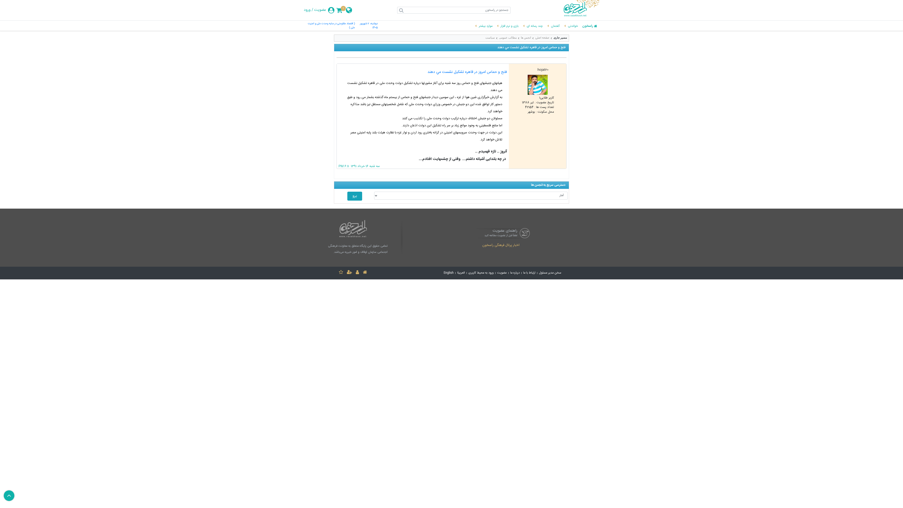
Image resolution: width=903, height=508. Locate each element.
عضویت (320, 10)
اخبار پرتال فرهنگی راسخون (500, 245)
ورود (307, 10)
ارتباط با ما (529, 272)
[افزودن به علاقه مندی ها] (341, 273)
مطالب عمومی (508, 37)
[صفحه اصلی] (365, 273)
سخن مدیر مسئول (550, 272)
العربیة (461, 272)
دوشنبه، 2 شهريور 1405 (369, 26)
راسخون (587, 26)
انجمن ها (526, 37)
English (449, 272)
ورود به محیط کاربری (481, 272)
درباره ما (515, 272)
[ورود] (357, 273)
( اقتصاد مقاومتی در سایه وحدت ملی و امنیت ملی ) (331, 26)
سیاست (490, 37)
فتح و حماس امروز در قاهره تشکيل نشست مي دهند (467, 72)
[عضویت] (349, 273)
